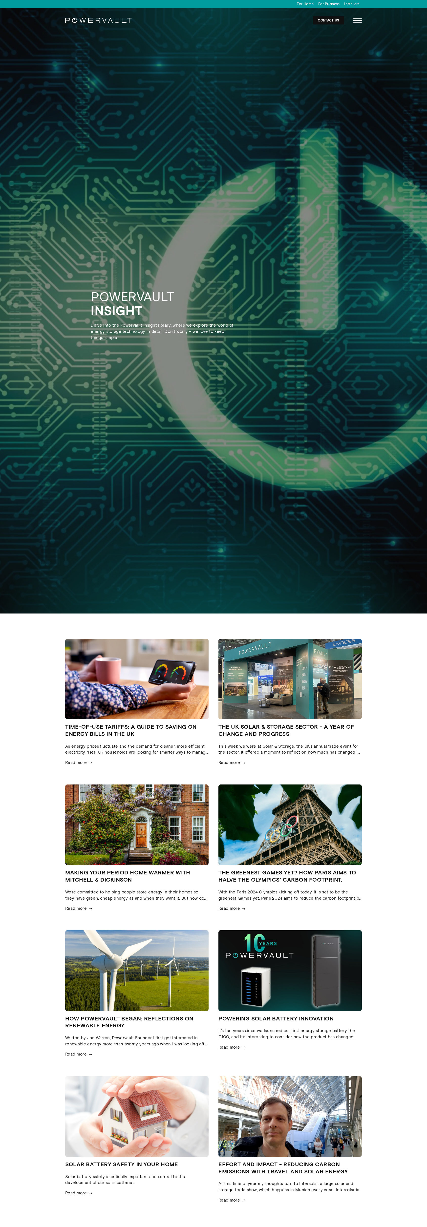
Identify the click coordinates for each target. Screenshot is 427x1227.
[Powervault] (98, 22)
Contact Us (328, 20)
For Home (305, 4)
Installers (351, 4)
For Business (329, 4)
